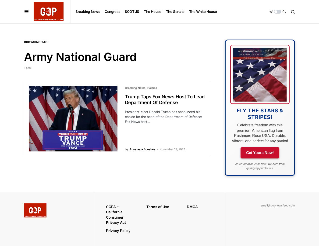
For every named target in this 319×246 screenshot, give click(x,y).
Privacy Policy (118, 230)
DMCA (192, 207)
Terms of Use (157, 207)
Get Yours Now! (260, 153)
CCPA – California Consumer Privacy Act (116, 215)
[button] (26, 12)
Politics (152, 88)
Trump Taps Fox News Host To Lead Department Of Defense (165, 99)
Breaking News (135, 88)
